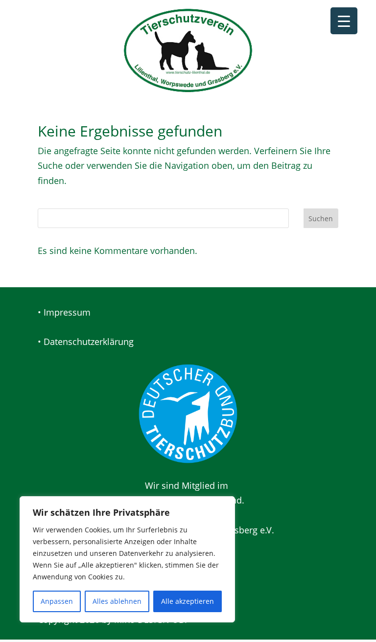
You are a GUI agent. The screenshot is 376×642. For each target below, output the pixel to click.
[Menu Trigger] (343, 20)
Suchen (320, 218)
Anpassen (57, 601)
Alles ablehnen (117, 601)
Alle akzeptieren (187, 601)
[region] (127, 559)
